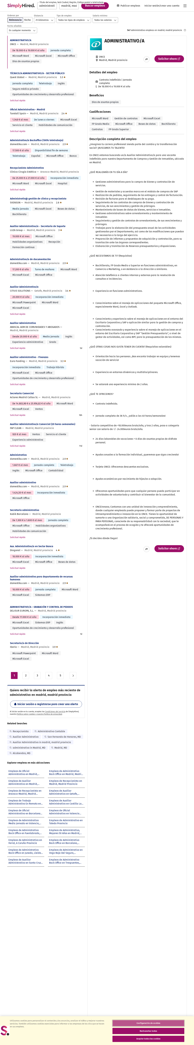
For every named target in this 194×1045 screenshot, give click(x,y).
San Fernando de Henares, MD (64, 736)
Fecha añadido (14, 26)
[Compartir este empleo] (147, 59)
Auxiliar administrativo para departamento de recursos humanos (41, 578)
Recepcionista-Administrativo (27, 167)
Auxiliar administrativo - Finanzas (29, 357)
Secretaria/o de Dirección (24, 643)
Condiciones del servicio (55, 712)
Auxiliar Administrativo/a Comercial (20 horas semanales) (42, 424)
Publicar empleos (130, 5)
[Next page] (73, 675)
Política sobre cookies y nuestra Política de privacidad (39, 714)
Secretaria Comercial (22, 393)
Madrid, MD (60, 747)
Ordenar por (13, 15)
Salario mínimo (100, 15)
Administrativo (18, 454)
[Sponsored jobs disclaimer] (185, 30)
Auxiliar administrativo (23, 482)
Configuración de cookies (148, 1023)
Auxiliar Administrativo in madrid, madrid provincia (42, 742)
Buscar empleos (95, 5)
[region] (97, 1030)
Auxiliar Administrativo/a (24, 286)
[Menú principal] (185, 6)
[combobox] (47, 5)
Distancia (38, 15)
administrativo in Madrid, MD (29, 747)
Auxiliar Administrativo (23, 323)
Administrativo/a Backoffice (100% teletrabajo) (36, 140)
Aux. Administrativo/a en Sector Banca (31, 546)
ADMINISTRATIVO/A (20, 40)
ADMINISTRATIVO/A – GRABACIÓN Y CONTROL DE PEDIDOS (41, 606)
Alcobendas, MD (21, 753)
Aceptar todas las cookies (148, 1039)
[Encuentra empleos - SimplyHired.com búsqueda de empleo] (21, 5)
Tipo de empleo (64, 15)
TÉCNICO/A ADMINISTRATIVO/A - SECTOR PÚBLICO (37, 73)
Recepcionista (21, 731)
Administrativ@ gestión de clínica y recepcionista (38, 198)
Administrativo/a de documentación (30, 259)
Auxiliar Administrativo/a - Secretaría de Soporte (37, 226)
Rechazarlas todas (148, 1031)
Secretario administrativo (24, 510)
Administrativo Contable (51, 731)
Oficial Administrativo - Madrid (27, 109)
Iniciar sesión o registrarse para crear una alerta (47, 704)
